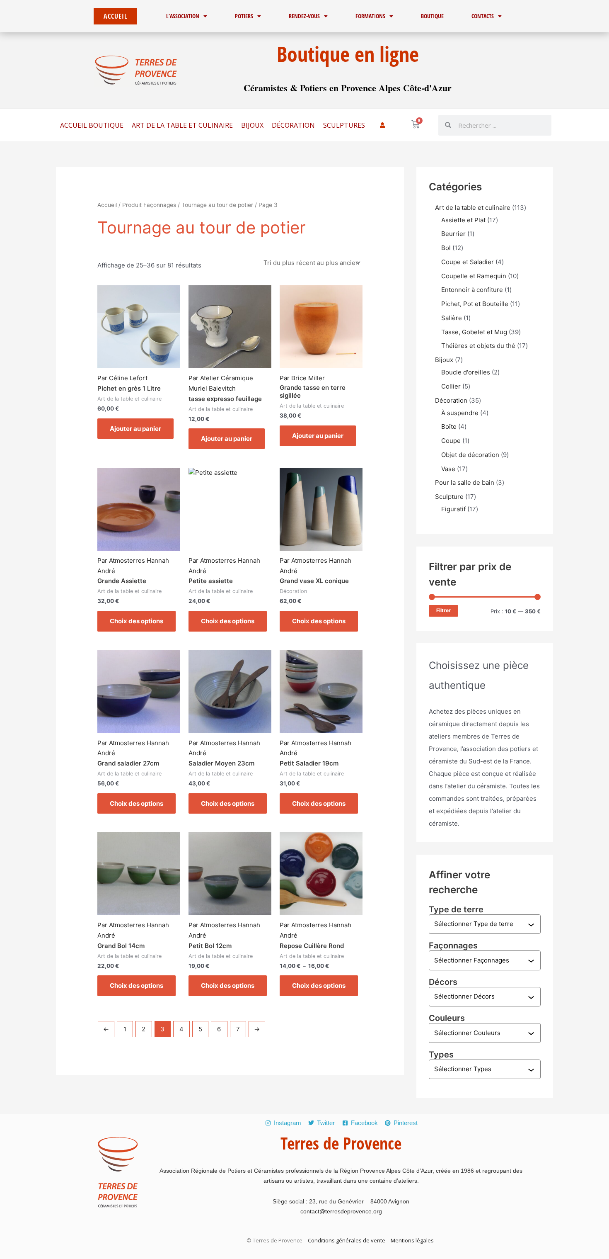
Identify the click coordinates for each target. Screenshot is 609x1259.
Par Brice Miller (302, 378)
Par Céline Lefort (122, 378)
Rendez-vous (304, 16)
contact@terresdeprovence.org (341, 1211)
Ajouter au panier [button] (135, 429)
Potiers (244, 16)
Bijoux (252, 125)
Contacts (482, 16)
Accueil (107, 205)
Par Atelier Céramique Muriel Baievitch (220, 383)
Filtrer (443, 610)
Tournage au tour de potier (217, 205)
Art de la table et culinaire (182, 125)
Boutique (432, 16)
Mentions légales (411, 1240)
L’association (182, 16)
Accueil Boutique (91, 125)
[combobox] (481, 924)
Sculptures (344, 125)
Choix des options (136, 621)
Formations (370, 16)
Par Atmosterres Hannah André (133, 566)
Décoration (293, 125)
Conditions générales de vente (346, 1240)
